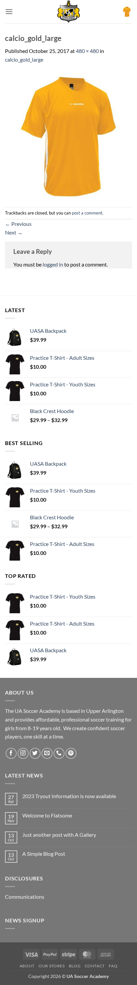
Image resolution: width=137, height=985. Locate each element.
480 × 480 (87, 51)
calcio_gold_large (24, 59)
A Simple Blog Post (43, 853)
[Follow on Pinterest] (71, 753)
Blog (74, 965)
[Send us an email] (47, 753)
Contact (95, 965)
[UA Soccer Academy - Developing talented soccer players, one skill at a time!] (68, 11)
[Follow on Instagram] (23, 753)
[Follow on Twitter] (35, 753)
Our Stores (52, 965)
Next (14, 232)
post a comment (87, 213)
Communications (24, 896)
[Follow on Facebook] (11, 753)
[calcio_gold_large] (68, 135)
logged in (53, 264)
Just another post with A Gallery (59, 834)
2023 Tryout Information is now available (69, 796)
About (27, 965)
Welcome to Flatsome (47, 815)
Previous (18, 224)
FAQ (113, 965)
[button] (9, 11)
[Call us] (59, 753)
